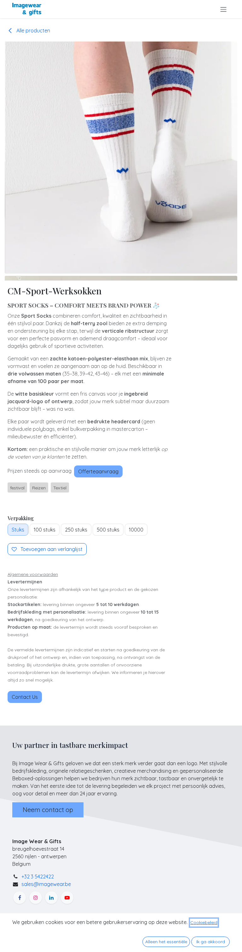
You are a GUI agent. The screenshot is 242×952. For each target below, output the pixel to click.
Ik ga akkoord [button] (210, 941)
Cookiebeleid (203, 922)
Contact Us (25, 697)
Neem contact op (48, 810)
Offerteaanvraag (98, 471)
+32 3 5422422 (37, 876)
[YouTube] (67, 897)
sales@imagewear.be (46, 884)
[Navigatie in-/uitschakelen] (223, 9)
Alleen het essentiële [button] (166, 941)
